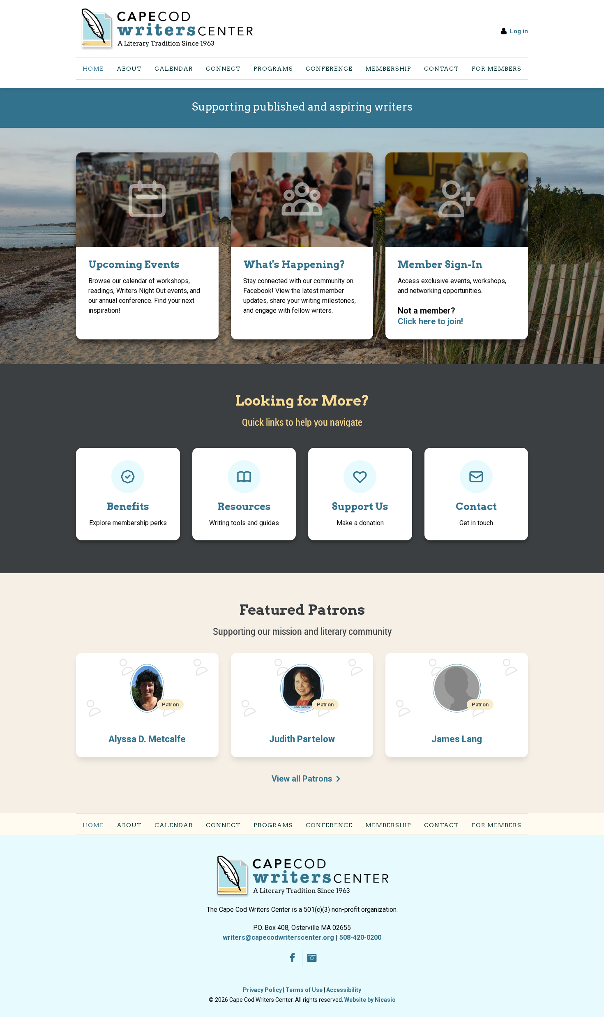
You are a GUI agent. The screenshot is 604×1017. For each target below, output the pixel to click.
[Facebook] (292, 958)
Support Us (360, 506)
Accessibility (343, 990)
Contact (476, 506)
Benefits (128, 506)
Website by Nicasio (370, 999)
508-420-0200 (360, 937)
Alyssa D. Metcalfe (147, 739)
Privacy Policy (262, 990)
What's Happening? (294, 264)
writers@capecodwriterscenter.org (278, 937)
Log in (519, 31)
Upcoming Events (134, 264)
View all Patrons (302, 779)
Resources (244, 506)
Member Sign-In (440, 264)
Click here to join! (430, 321)
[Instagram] (312, 958)
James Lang (456, 739)
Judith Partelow (302, 739)
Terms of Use (304, 990)
